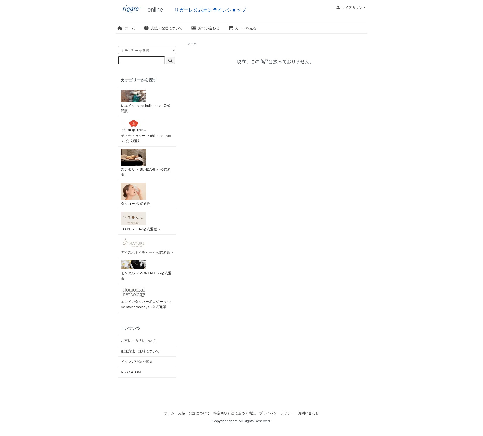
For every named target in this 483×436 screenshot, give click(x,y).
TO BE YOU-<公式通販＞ (141, 229)
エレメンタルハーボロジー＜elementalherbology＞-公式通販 (146, 304)
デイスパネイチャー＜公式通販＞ (147, 252)
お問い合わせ (208, 28)
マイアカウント (353, 8)
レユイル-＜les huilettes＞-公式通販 (145, 108)
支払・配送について (166, 28)
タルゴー (135, 204)
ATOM (136, 372)
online (154, 9)
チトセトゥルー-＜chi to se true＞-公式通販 (146, 138)
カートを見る (245, 28)
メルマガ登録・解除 (136, 362)
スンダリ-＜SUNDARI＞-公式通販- (146, 172)
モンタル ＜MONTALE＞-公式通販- (146, 275)
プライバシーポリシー (276, 413)
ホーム (129, 28)
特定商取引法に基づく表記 (234, 413)
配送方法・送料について (140, 351)
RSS (124, 372)
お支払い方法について (138, 340)
